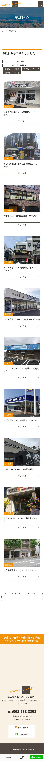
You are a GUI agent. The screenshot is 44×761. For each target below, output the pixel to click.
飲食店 (7, 69)
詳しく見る (22, 121)
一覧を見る (19, 61)
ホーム (4, 31)
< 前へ (1, 597)
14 (38, 594)
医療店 (16, 69)
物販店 (7, 73)
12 (29, 594)
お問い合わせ (23, 728)
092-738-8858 (22, 712)
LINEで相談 (23, 735)
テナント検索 (7, 757)
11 (24, 594)
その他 (16, 73)
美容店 (26, 69)
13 (34, 594)
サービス (35, 69)
